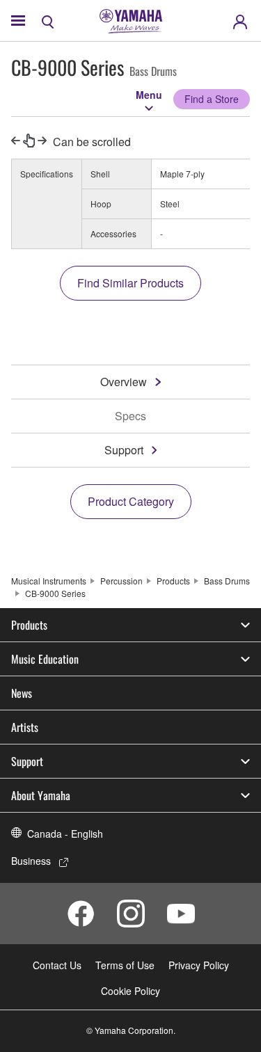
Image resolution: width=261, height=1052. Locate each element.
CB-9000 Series (55, 593)
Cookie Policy (130, 991)
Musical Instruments (48, 581)
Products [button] (29, 624)
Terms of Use (125, 965)
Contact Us (57, 965)
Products (173, 581)
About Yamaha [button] (40, 795)
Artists (24, 727)
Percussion (121, 581)
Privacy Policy (198, 965)
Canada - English (65, 833)
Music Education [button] (45, 659)
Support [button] (27, 761)
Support (123, 450)
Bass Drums (227, 581)
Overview (123, 382)
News (21, 693)
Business (31, 861)
